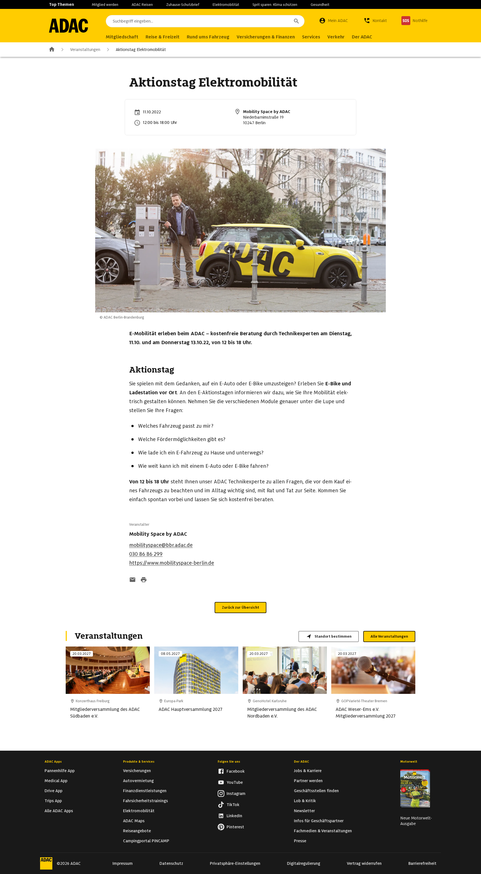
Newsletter (304, 810)
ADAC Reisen (142, 4)
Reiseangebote (137, 830)
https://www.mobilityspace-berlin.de (171, 563)
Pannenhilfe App (60, 770)
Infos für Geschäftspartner (318, 820)
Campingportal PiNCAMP (146, 840)
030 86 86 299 (146, 554)
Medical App (56, 780)
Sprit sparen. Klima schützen (274, 4)
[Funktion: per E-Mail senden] (132, 580)
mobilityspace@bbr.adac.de (161, 545)
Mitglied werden (105, 4)
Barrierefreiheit (422, 863)
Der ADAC (301, 761)
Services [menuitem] (311, 37)
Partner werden (308, 780)
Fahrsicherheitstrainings (145, 800)
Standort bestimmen (333, 636)
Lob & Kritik (305, 800)
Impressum (122, 863)
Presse (300, 840)
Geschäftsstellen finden (316, 790)
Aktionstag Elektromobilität (141, 49)
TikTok (233, 804)
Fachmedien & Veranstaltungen (323, 830)
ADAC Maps (133, 820)
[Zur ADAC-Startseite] (68, 26)
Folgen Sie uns (229, 761)
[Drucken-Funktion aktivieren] (143, 580)
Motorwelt (408, 761)
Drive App (53, 790)
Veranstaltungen (85, 49)
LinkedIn (234, 815)
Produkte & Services (138, 761)
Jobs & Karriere (308, 770)
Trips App (53, 800)
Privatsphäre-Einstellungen (235, 863)
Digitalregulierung (303, 863)
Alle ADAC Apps (59, 810)
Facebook (236, 771)
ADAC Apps (53, 761)
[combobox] (205, 21)
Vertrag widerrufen (364, 863)
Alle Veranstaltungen (389, 636)
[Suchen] (296, 21)
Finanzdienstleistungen (144, 790)
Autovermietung (138, 780)
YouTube (235, 782)
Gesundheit (320, 4)
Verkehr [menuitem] (336, 37)
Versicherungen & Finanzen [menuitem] (266, 37)
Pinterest (235, 826)
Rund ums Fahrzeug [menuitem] (208, 37)
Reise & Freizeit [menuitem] (163, 37)
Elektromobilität (226, 4)
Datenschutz (171, 863)
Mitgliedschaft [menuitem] (122, 37)
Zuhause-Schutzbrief (182, 4)
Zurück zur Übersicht (240, 607)
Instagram (236, 793)
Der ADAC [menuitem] (362, 37)
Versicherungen (137, 770)
